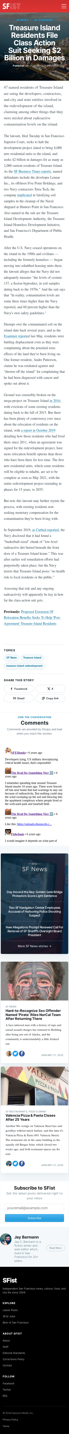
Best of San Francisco (16, 1322)
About (6, 1340)
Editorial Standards (14, 1352)
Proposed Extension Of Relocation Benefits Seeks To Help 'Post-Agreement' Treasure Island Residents (32, 617)
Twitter (7, 1389)
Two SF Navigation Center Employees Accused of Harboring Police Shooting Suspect (34, 911)
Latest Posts (10, 1310)
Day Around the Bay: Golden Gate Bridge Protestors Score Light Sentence (34, 894)
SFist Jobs (9, 1316)
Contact (7, 1365)
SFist (10, 1280)
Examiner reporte (16, 335)
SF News (22, 20)
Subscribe (34, 1218)
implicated (24, 194)
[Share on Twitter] (15, 1053)
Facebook (8, 1383)
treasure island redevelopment (24, 665)
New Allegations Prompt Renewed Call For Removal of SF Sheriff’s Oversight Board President (34, 931)
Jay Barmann (43, 20)
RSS (5, 1395)
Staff (5, 1346)
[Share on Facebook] (22, 1053)
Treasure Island (32, 657)
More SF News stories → (34, 946)
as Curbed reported (45, 529)
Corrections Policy (13, 1359)
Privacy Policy (10, 1419)
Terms (6, 1426)
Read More (55, 1247)
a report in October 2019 (38, 430)
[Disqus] (34, 794)
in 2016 (55, 400)
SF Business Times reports (32, 171)
